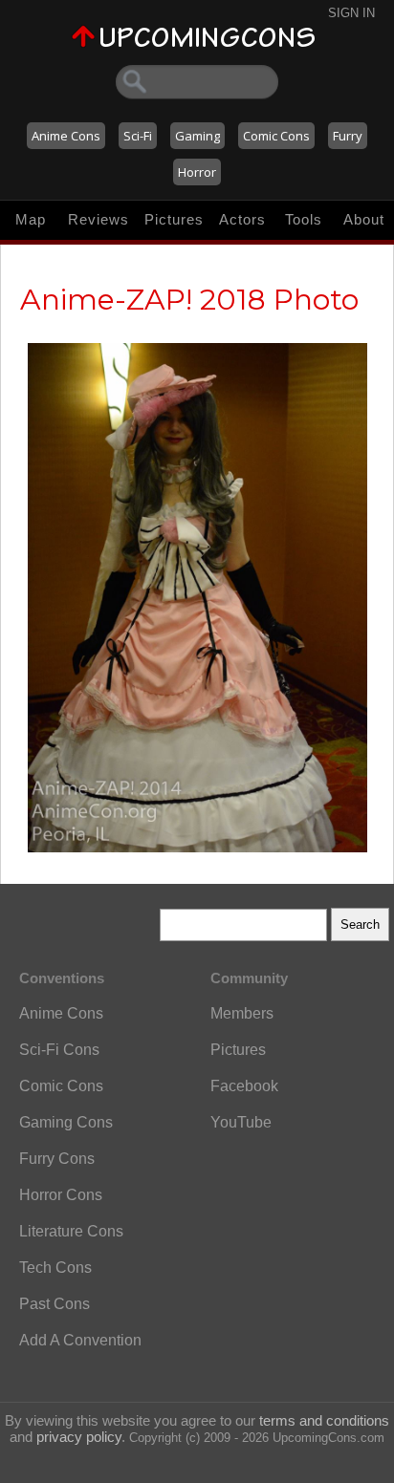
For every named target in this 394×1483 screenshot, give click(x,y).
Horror (197, 172)
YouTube (241, 1122)
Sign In (351, 13)
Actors (242, 219)
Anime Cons (66, 135)
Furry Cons (57, 1158)
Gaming (197, 135)
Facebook (244, 1086)
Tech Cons (55, 1267)
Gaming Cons (66, 1122)
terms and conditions (324, 1420)
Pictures (174, 219)
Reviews (98, 219)
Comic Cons (276, 135)
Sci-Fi (137, 135)
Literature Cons (71, 1231)
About (363, 219)
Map (30, 219)
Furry (347, 135)
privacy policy (78, 1437)
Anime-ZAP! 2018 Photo (189, 299)
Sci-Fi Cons (59, 1050)
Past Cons (54, 1304)
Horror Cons (60, 1195)
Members (242, 1013)
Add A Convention (80, 1340)
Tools (303, 219)
